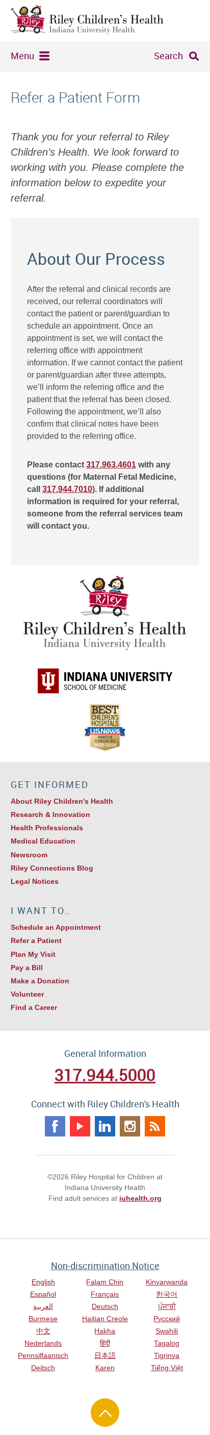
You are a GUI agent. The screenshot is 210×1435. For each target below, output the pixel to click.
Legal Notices (35, 881)
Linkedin (105, 1126)
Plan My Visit (33, 954)
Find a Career (34, 1007)
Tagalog (166, 1343)
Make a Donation (40, 981)
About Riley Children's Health (62, 801)
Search (168, 56)
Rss (155, 1126)
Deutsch (105, 1306)
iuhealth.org (140, 1198)
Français (105, 1294)
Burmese (43, 1319)
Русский (166, 1319)
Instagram (130, 1126)
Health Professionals (47, 828)
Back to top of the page (105, 1412)
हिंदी (105, 1343)
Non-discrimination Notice (105, 1265)
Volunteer (27, 994)
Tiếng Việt (167, 1368)
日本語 (105, 1355)
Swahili (166, 1331)
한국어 (166, 1294)
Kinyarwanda (167, 1282)
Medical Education (43, 841)
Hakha (104, 1331)
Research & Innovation (50, 814)
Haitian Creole (105, 1319)
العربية (43, 1306)
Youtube (80, 1126)
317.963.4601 (111, 464)
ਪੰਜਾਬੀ (167, 1306)
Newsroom (29, 855)
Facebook (55, 1126)
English (43, 1282)
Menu (22, 56)
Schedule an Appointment (56, 927)
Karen (105, 1368)
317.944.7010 (67, 489)
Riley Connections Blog (52, 868)
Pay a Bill (27, 967)
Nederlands (43, 1343)
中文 (43, 1331)
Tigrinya (166, 1355)
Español (43, 1294)
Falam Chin (104, 1282)
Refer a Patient (36, 940)
